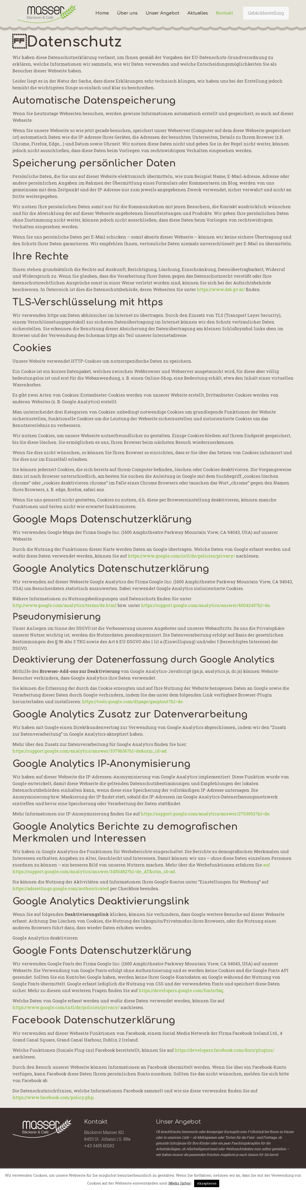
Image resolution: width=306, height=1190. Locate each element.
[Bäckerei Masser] (47, 13)
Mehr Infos (179, 1183)
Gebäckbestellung (266, 13)
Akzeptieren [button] (206, 1183)
